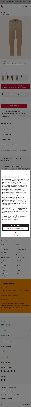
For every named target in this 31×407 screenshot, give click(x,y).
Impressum (16, 219)
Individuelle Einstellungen (15, 228)
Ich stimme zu (15, 225)
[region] (15, 203)
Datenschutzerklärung (6, 219)
